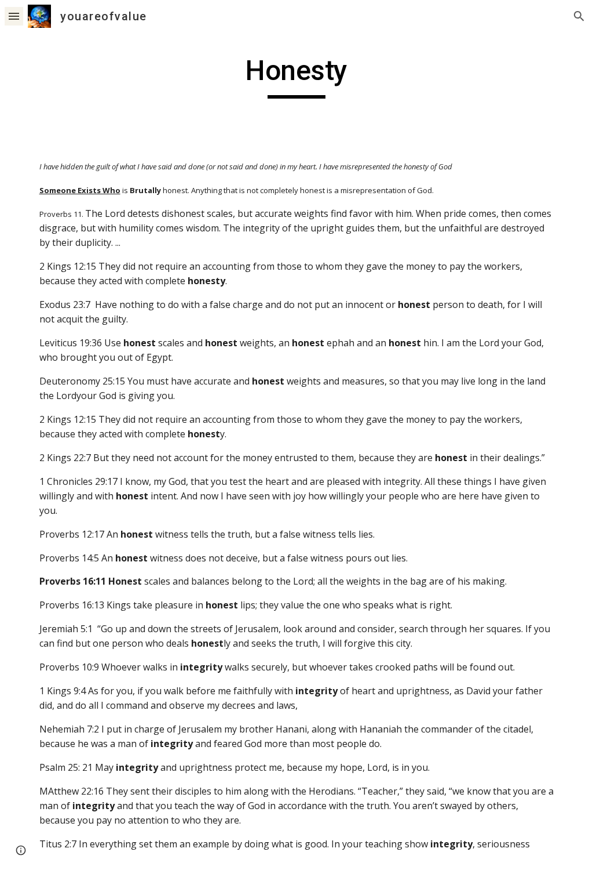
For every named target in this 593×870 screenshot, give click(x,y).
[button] (14, 16)
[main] (296, 76)
